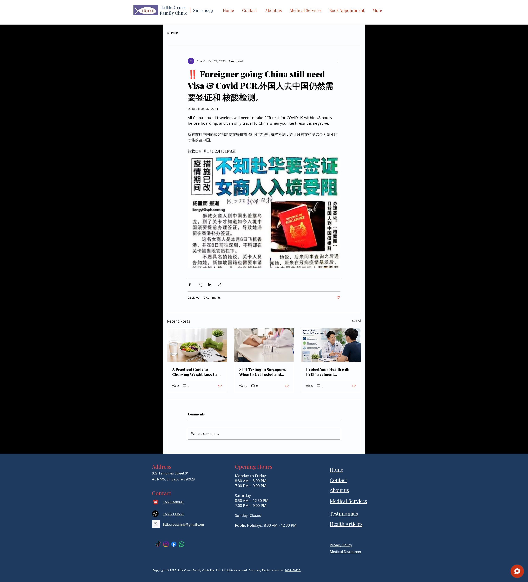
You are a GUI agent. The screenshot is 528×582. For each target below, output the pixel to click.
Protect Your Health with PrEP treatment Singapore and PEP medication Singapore (327, 372)
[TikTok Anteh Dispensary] (158, 544)
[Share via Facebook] (190, 285)
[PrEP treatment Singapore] (331, 345)
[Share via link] (220, 285)
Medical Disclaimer (345, 551)
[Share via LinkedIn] (210, 285)
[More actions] (337, 61)
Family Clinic (173, 13)
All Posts (173, 33)
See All (356, 321)
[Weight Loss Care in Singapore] (197, 345)
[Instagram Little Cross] (166, 544)
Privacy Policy (341, 545)
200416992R (293, 570)
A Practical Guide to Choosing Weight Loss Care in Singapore (196, 372)
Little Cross (173, 7)
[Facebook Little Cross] (173, 544)
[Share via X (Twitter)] (200, 285)
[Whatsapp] (155, 513)
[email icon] (156, 524)
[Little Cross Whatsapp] (181, 544)
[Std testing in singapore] (264, 345)
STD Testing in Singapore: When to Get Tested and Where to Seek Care (262, 372)
